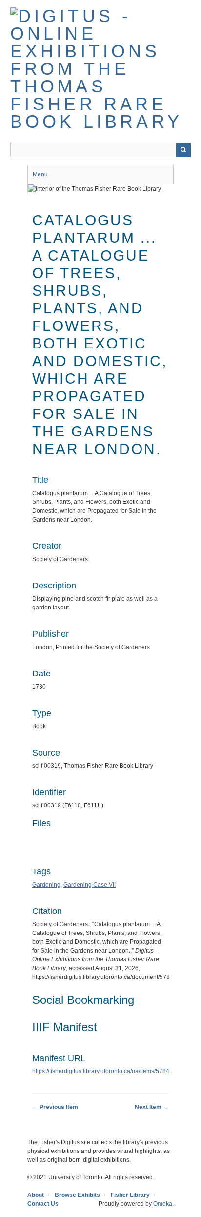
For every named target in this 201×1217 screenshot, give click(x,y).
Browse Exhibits (77, 1195)
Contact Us (43, 1203)
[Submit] (183, 150)
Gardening (46, 884)
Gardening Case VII (89, 884)
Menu (40, 174)
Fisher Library (130, 1195)
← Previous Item (55, 1107)
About (35, 1195)
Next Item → (152, 1107)
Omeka (162, 1203)
